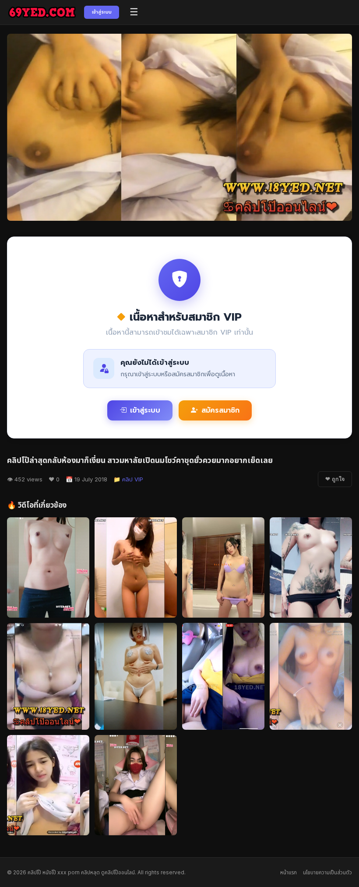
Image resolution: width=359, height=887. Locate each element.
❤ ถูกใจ (335, 479)
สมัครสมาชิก (220, 410)
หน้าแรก (288, 872)
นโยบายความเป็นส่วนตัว (327, 872)
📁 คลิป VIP (128, 479)
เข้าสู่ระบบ (102, 12)
